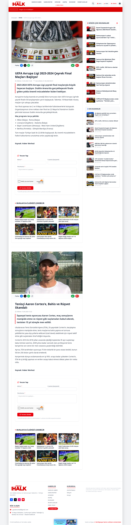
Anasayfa (14, 18)
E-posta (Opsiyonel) (53, 159)
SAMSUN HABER (37, 2)
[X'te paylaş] (25, 65)
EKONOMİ (72, 2)
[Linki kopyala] (32, 65)
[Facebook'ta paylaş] (21, 65)
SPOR (20, 18)
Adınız (19, 159)
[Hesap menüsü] (119, 3)
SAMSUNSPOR (48, 2)
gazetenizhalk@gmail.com (20, 509)
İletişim (69, 493)
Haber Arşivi (51, 505)
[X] (15, 499)
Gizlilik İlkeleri (71, 490)
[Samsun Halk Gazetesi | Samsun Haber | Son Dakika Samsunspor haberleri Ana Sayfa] (18, 3)
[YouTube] (23, 499)
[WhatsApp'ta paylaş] (28, 65)
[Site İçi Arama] (93, 3)
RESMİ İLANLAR (82, 2)
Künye (69, 495)
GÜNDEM (57, 2)
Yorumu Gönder (26, 188)
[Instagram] (19, 499)
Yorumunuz (21, 166)
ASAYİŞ (65, 2)
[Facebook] (11, 499)
